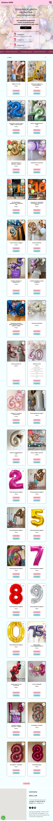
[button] (25, 27)
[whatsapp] (35, 808)
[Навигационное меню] (50, 2)
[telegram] (30, 808)
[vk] (32, 808)
